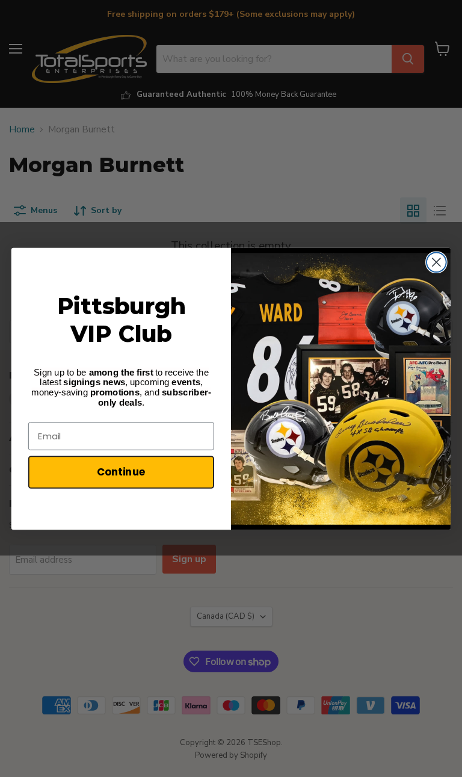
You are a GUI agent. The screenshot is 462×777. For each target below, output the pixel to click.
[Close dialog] (436, 262)
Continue (121, 471)
